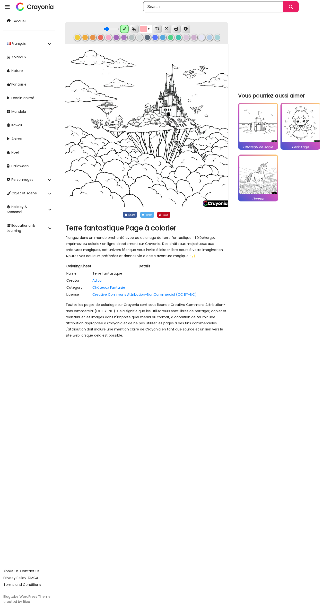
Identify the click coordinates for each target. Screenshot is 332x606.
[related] (258, 141)
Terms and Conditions (22, 584)
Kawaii (16, 125)
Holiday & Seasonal (17, 209)
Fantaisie (18, 84)
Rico (26, 601)
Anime (16, 138)
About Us (10, 571)
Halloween (19, 166)
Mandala (18, 111)
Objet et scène (23, 193)
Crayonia (40, 7)
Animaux (18, 57)
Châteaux (100, 287)
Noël (14, 152)
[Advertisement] (280, 53)
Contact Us (29, 571)
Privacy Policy (14, 577)
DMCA (33, 577)
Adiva (97, 280)
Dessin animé (22, 97)
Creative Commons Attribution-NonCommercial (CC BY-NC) (144, 294)
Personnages (21, 179)
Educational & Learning (21, 228)
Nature (16, 70)
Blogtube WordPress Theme (27, 596)
